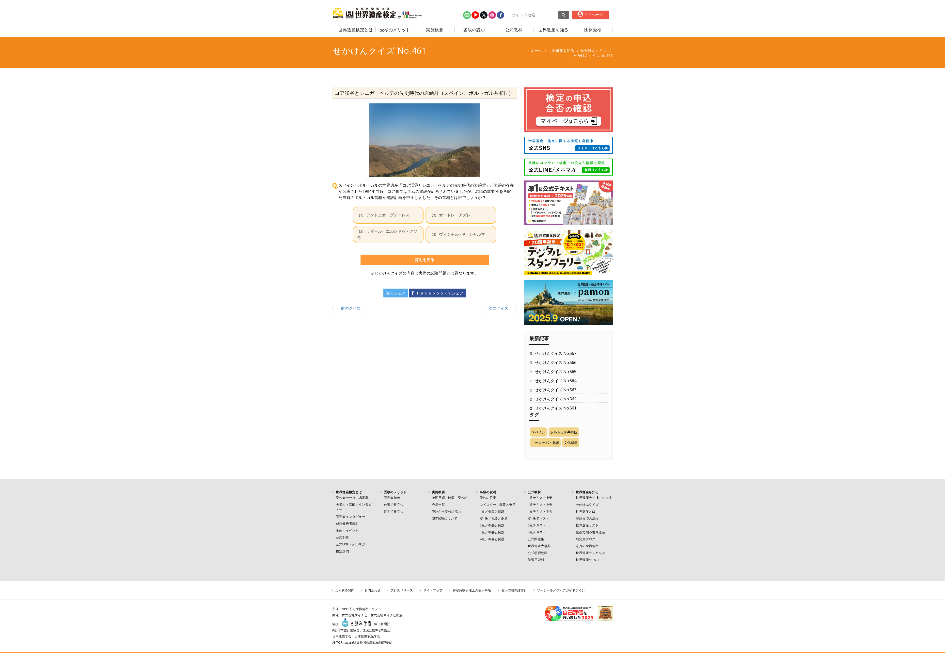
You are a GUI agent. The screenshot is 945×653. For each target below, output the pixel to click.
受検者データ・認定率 (352, 497)
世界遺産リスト (587, 525)
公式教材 (513, 29)
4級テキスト (537, 532)
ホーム (536, 50)
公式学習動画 (537, 553)
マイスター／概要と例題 (498, 504)
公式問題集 (536, 539)
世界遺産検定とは (355, 29)
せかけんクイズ (593, 50)
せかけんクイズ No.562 (555, 399)
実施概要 (434, 29)
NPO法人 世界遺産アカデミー (363, 609)
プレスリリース (402, 590)
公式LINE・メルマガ (350, 544)
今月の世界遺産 (587, 546)
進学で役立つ (393, 511)
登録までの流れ (587, 518)
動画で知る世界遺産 (590, 532)
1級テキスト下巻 (540, 511)
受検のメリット (395, 29)
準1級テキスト (538, 518)
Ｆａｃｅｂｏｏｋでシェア (439, 293)
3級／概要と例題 (492, 532)
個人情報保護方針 (514, 590)
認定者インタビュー (350, 516)
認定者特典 (392, 497)
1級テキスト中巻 (540, 504)
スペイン (538, 432)
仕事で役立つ (393, 504)
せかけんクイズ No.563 (555, 389)
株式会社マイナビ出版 (387, 615)
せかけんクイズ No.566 (555, 362)
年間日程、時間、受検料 (450, 497)
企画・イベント (347, 530)
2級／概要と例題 (492, 525)
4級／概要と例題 (492, 539)
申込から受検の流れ (446, 511)
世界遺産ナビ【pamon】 (594, 497)
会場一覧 (438, 504)
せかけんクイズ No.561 (555, 408)
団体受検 (592, 29)
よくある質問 (344, 590)
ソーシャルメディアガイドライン (561, 590)
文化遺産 (571, 442)
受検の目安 (488, 497)
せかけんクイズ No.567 (555, 353)
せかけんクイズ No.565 (555, 371)
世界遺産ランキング (590, 553)
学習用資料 (536, 559)
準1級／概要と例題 (494, 518)
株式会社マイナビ (354, 615)
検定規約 (342, 551)
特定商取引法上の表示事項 (472, 590)
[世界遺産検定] (365, 13)
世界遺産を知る (553, 29)
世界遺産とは (585, 511)
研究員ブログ (585, 539)
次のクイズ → (500, 308)
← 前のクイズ (348, 308)
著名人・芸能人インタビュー (354, 507)
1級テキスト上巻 (540, 497)
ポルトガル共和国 (564, 432)
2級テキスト (537, 525)
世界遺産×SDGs (587, 559)
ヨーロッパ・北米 (545, 442)
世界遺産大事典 (539, 546)
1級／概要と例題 (492, 511)
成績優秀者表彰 (347, 523)
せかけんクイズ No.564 (555, 380)
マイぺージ (593, 14)
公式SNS (342, 537)
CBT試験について (444, 518)
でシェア (398, 293)
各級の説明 (474, 29)
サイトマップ (432, 590)
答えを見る (424, 259)
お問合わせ (372, 590)
